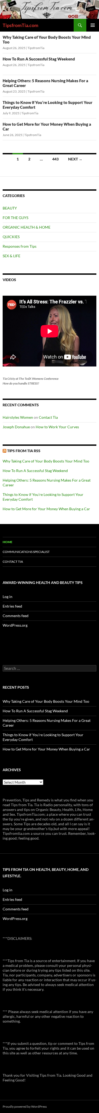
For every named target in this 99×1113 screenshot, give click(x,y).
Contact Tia (48, 417)
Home (7, 542)
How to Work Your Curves (57, 427)
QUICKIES (11, 236)
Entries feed (12, 606)
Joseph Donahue (16, 427)
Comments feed (16, 615)
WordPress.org (15, 625)
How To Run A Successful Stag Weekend (39, 58)
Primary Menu (92, 25)
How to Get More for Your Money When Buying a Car (46, 509)
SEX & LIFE (11, 256)
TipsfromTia (35, 48)
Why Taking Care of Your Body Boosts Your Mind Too (46, 461)
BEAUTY (10, 208)
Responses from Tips (19, 246)
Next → (75, 159)
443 (55, 159)
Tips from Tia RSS (23, 450)
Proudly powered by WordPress (25, 1106)
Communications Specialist (26, 552)
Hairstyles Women (18, 417)
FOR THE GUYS (15, 217)
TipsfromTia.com (20, 25)
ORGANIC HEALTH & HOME (26, 227)
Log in (7, 596)
